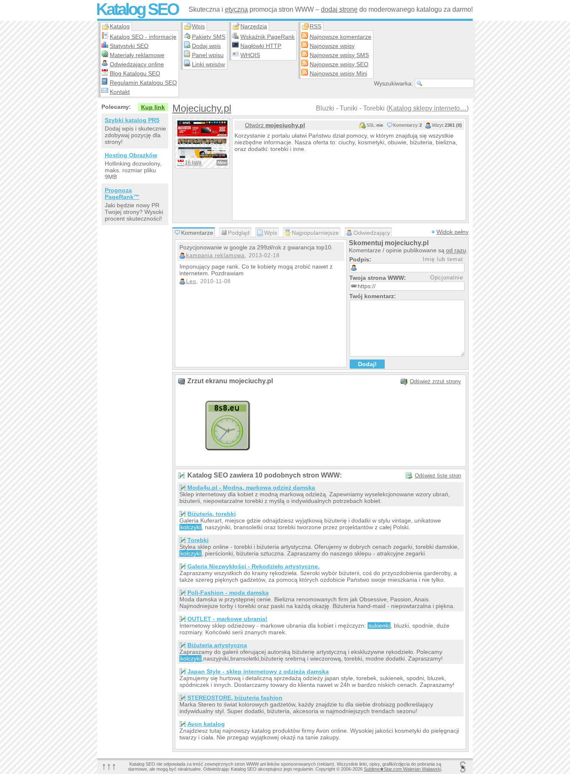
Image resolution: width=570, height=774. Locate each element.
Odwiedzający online (137, 64)
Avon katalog (206, 724)
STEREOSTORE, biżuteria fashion (234, 697)
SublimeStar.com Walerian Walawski (402, 768)
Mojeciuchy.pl (201, 108)
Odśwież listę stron (438, 475)
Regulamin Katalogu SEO (143, 82)
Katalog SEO (137, 9)
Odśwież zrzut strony (435, 381)
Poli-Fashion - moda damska (228, 592)
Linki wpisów (208, 64)
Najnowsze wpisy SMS (339, 55)
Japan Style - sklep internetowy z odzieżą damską (258, 671)
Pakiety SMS (208, 36)
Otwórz (275, 125)
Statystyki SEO (129, 46)
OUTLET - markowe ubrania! (227, 619)
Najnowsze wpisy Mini (338, 73)
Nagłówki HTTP (260, 46)
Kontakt (120, 91)
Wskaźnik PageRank (267, 36)
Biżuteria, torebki (211, 513)
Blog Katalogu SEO (135, 73)
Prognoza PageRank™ (122, 193)
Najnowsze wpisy (332, 46)
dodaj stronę (339, 9)
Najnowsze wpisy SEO (339, 64)
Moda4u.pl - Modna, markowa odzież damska (251, 487)
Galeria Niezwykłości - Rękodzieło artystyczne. (253, 566)
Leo (191, 281)
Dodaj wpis (206, 46)
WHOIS (250, 55)
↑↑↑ (108, 765)
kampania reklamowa (215, 255)
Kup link (153, 107)
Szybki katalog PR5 (132, 120)
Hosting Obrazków (131, 155)
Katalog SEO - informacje (143, 36)
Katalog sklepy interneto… (427, 108)
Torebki (198, 540)
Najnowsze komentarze (340, 36)
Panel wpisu (208, 55)
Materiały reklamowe (137, 55)
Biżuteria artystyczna (217, 645)
